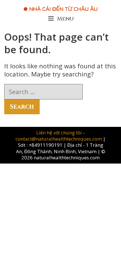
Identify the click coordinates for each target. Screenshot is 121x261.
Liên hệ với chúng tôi (59, 132)
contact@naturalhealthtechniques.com (58, 139)
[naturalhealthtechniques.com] (60, 5)
